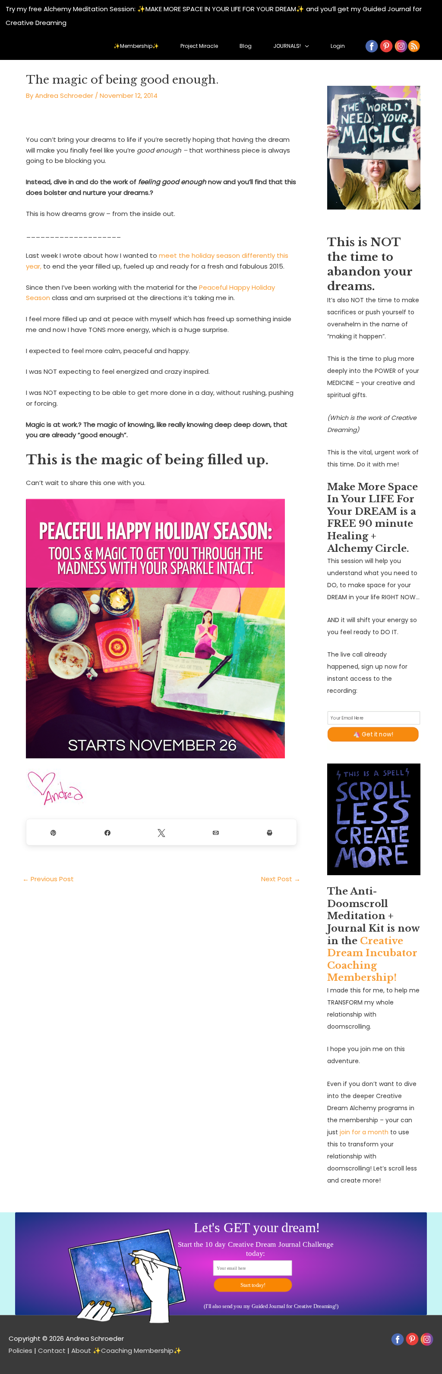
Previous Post (48, 878)
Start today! (252, 1285)
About (81, 1350)
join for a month (364, 1132)
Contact (52, 1350)
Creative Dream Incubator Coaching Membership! (372, 959)
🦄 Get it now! (373, 734)
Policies (20, 1350)
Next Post (280, 878)
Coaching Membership (137, 1350)
